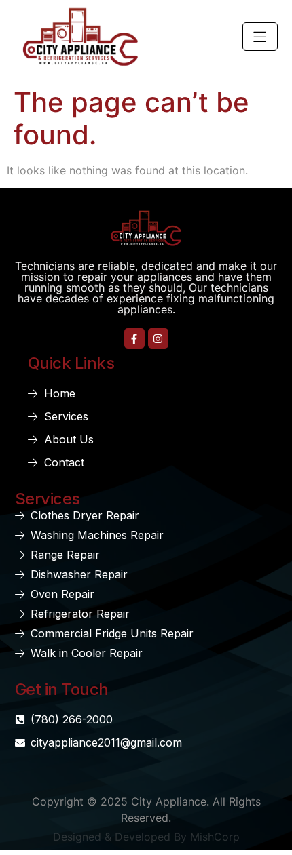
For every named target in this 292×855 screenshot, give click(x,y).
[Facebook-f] (134, 338)
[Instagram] (158, 338)
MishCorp (215, 836)
